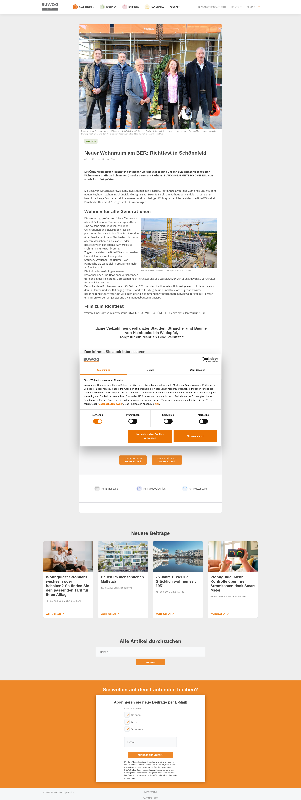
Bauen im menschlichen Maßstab (123, 579)
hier (157, 404)
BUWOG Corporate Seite (212, 6)
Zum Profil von (133, 460)
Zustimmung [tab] (104, 370)
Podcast (174, 6)
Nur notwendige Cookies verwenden (150, 436)
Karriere (133, 6)
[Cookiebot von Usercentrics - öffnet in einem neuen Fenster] (204, 359)
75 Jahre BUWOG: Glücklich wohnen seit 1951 (178, 579)
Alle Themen (86, 6)
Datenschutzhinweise (137, 775)
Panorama (157, 6)
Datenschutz (150, 798)
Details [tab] (150, 370)
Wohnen (111, 6)
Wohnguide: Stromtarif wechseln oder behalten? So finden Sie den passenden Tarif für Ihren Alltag (68, 579)
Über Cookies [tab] (197, 370)
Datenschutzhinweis (110, 404)
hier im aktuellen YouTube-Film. (187, 313)
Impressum (150, 792)
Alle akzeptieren (195, 436)
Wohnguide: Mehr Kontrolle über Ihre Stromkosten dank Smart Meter (233, 579)
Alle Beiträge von (167, 460)
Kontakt (236, 6)
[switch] (132, 421)
